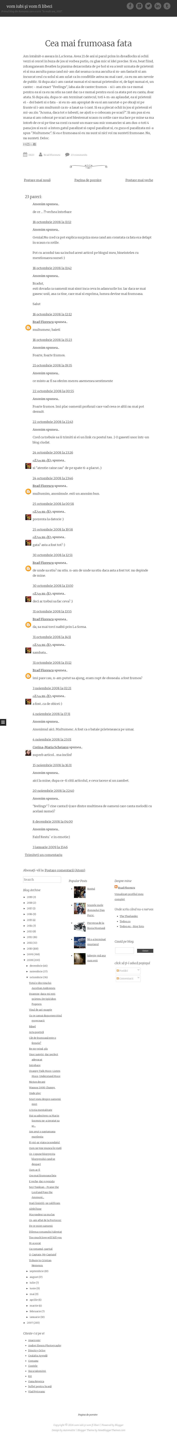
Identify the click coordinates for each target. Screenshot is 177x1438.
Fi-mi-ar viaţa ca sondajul (44, 1142)
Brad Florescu (52, 154)
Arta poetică (36, 1032)
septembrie (37, 1271)
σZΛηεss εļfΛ (42, 460)
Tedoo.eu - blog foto (132, 926)
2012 (29, 937)
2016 (29, 914)
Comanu (33, 1360)
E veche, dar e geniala (41, 1181)
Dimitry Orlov (36, 1350)
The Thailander (129, 916)
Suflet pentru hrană (40, 1386)
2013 (29, 931)
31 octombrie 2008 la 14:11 (52, 637)
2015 (29, 920)
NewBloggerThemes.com (111, 1430)
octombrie (36, 977)
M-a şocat (35, 1243)
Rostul (91, 888)
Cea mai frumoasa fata (88, 43)
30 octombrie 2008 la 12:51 (52, 555)
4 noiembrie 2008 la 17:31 (51, 714)
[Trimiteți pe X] (31, 144)
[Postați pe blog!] (28, 144)
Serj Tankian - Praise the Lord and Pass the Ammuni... (44, 1192)
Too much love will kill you (45, 1237)
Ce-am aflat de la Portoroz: (45, 1220)
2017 (29, 908)
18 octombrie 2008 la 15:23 (52, 340)
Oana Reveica (36, 1381)
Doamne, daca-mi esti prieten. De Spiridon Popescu (42, 999)
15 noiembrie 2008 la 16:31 (52, 765)
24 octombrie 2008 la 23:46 (53, 478)
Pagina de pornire (87, 180)
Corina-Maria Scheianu (51, 747)
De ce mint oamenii (41, 1225)
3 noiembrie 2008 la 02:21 (52, 688)
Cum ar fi (34, 1169)
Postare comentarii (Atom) (65, 870)
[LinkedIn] (159, 6)
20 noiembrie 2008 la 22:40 (53, 791)
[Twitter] (149, 6)
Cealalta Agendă (37, 1355)
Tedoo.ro (125, 921)
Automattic (69, 1430)
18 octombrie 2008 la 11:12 (52, 222)
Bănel (32, 1026)
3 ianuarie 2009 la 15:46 (50, 847)
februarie (35, 1311)
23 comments (79, 154)
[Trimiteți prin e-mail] (24, 144)
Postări (123, 970)
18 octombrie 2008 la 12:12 (52, 314)
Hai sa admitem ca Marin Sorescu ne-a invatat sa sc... (44, 1120)
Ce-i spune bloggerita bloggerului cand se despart (42, 1159)
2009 (30, 954)
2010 (29, 948)
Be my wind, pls (38, 1048)
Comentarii (126, 978)
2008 (30, 960)
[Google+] (140, 6)
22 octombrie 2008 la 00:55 (53, 391)
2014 (29, 925)
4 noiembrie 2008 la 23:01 (52, 739)
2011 (29, 942)
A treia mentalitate (40, 1110)
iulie (32, 1282)
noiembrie (36, 971)
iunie (33, 1288)
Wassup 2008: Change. (42, 1087)
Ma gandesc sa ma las (42, 1214)
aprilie (34, 1299)
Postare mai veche (139, 180)
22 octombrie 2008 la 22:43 (53, 422)
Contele (33, 1365)
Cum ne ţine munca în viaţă (45, 1148)
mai (32, 1294)
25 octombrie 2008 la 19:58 (53, 529)
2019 (29, 897)
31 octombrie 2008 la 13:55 (52, 611)
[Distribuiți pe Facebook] (34, 144)
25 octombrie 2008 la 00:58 (53, 504)
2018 (29, 902)
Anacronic (34, 1340)
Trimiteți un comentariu (43, 855)
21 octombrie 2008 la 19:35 (52, 365)
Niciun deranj (37, 1081)
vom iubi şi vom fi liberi (29, 6)
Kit (30, 1376)
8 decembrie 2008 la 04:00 (53, 822)
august (34, 1277)
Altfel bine (35, 1208)
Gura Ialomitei (37, 1371)
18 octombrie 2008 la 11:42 (52, 268)
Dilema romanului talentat (45, 1231)
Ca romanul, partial (41, 1248)
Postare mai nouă (37, 180)
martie (34, 1305)
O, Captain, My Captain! (42, 1254)
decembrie (36, 965)
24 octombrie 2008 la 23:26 (53, 452)
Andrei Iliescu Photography (44, 1345)
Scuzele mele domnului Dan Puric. (96, 910)
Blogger (119, 1425)
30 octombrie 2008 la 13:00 (53, 586)
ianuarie (35, 1317)
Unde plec (35, 1093)
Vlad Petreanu (36, 1391)
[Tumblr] (167, 6)
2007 (30, 1322)
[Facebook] (131, 6)
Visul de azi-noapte (40, 1009)
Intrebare (34, 1065)
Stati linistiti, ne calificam (44, 1203)
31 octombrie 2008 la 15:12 (52, 663)
